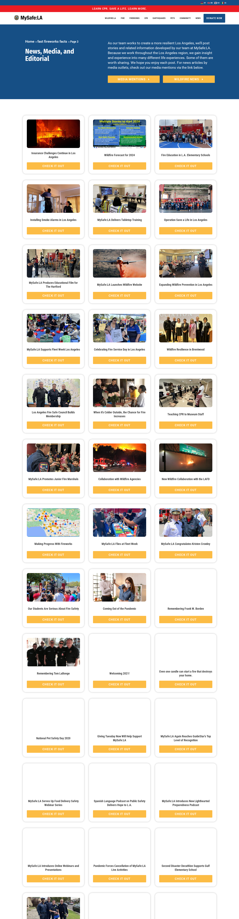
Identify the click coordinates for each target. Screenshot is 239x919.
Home (29, 41)
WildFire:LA (110, 18)
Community (185, 18)
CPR (146, 18)
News (198, 18)
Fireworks (134, 18)
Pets (172, 18)
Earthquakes (159, 18)
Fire (123, 18)
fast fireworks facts (52, 41)
